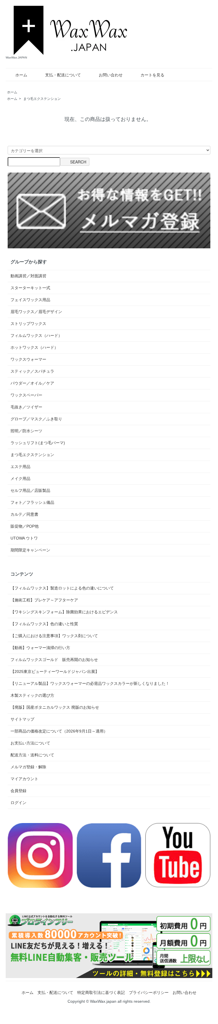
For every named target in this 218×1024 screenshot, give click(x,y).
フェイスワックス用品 (30, 299)
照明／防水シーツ (26, 431)
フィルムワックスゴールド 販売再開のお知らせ (54, 659)
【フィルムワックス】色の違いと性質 (44, 624)
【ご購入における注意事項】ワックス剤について (54, 635)
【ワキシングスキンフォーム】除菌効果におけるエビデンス (64, 612)
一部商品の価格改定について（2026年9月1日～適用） (59, 731)
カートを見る (152, 75)
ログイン (18, 802)
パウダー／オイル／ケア (32, 383)
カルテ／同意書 (24, 514)
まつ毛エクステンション (42, 99)
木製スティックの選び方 (32, 695)
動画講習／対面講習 (28, 276)
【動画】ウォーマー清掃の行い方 (40, 647)
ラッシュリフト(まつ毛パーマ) (38, 442)
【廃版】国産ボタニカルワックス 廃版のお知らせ (55, 707)
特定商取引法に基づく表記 (101, 992)
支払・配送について (63, 75)
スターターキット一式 (30, 288)
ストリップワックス (28, 323)
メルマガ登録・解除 (28, 767)
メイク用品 (20, 478)
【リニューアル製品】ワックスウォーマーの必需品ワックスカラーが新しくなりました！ (90, 683)
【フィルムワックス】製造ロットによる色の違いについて (62, 588)
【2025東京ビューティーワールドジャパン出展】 (55, 671)
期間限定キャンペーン (30, 550)
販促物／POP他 (25, 526)
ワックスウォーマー (28, 359)
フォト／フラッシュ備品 (32, 502)
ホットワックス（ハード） (34, 347)
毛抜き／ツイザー (26, 407)
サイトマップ (22, 719)
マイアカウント (24, 779)
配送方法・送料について (32, 755)
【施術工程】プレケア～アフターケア (44, 600)
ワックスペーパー (26, 395)
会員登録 (18, 790)
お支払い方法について (30, 743)
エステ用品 (20, 466)
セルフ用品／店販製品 (30, 490)
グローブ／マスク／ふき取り (36, 419)
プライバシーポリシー (149, 992)
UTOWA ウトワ (24, 538)
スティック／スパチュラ (32, 371)
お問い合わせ (111, 75)
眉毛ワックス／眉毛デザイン (36, 311)
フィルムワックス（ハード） (36, 335)
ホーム (21, 75)
